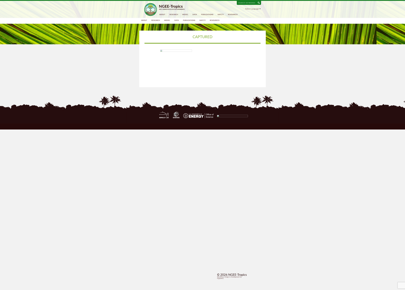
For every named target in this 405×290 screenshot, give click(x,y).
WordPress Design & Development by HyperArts (229, 277)
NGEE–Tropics (150, 9)
